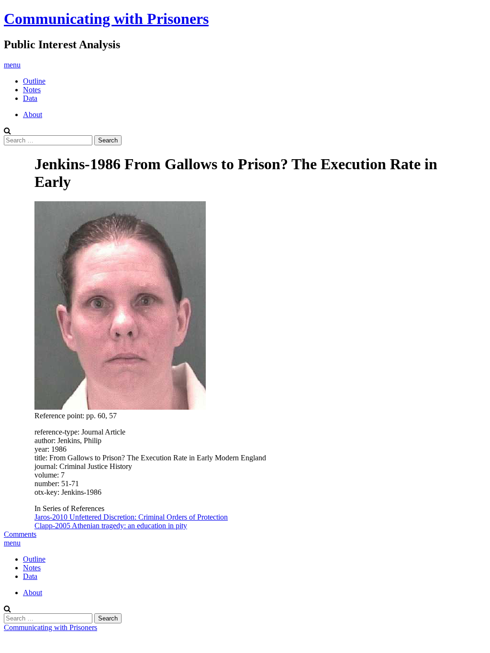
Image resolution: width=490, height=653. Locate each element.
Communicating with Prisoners (106, 18)
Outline (34, 81)
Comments (20, 534)
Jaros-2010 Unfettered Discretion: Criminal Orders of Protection (131, 517)
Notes (32, 90)
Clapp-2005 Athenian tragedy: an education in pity (110, 526)
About (32, 114)
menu (12, 65)
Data (30, 98)
